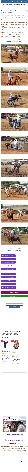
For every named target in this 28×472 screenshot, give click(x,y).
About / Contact (16, 458)
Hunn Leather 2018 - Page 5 (8, 269)
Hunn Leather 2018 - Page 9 (8, 284)
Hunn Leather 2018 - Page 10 (8, 287)
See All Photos (14, 296)
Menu (15, 4)
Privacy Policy (18, 461)
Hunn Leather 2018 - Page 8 (8, 280)
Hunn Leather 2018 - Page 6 (8, 273)
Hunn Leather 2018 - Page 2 (8, 259)
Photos (18, 4)
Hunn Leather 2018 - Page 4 (8, 265)
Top (24, 4)
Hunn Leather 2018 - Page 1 (8, 255)
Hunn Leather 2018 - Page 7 (8, 277)
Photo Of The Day (5, 8)
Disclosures (10, 461)
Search (14, 306)
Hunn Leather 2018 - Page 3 (8, 262)
